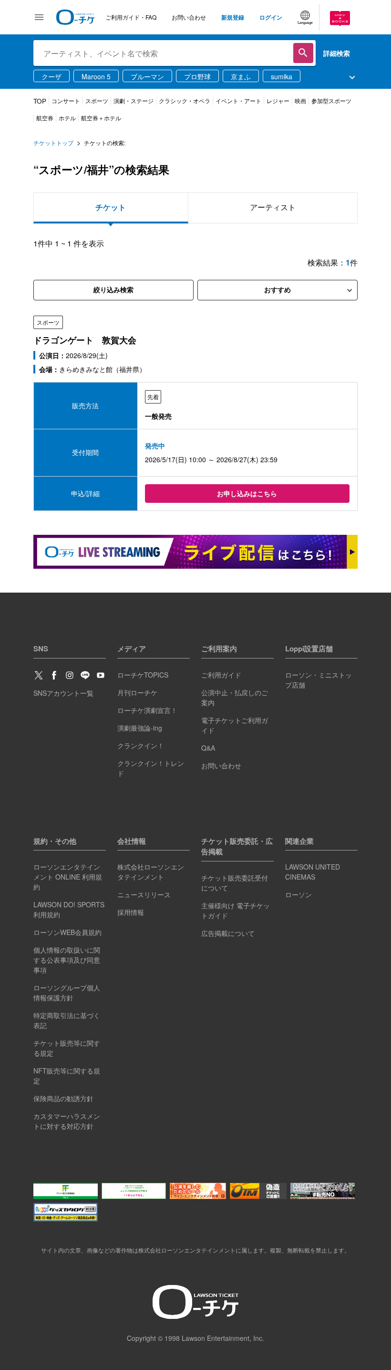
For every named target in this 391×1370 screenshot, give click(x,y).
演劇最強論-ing (139, 728)
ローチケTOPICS (142, 675)
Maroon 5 (96, 76)
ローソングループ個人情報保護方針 (66, 992)
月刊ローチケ (137, 692)
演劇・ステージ (133, 100)
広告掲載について (228, 933)
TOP (39, 101)
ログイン (270, 17)
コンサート (65, 100)
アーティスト (273, 207)
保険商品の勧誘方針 (63, 1098)
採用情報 (130, 912)
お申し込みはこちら (247, 493)
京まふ (241, 76)
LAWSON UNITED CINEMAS (312, 871)
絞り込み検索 (113, 289)
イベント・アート (238, 100)
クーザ (51, 76)
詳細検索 (336, 53)
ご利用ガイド (221, 675)
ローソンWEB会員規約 (67, 932)
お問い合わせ (189, 17)
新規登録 (232, 17)
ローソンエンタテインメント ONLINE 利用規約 (67, 877)
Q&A (208, 748)
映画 (300, 100)
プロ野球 (197, 76)
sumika (281, 76)
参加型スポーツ (331, 100)
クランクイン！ (140, 745)
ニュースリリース (144, 894)
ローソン (298, 894)
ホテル (67, 118)
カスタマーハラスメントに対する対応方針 (66, 1121)
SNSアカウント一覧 (63, 693)
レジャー (278, 100)
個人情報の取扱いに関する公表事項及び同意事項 (66, 960)
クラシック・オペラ (184, 100)
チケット (110, 207)
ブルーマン (147, 76)
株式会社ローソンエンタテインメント (150, 871)
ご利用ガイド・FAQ (130, 17)
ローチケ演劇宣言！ (147, 710)
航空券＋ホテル (101, 118)
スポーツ (96, 100)
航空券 (44, 118)
